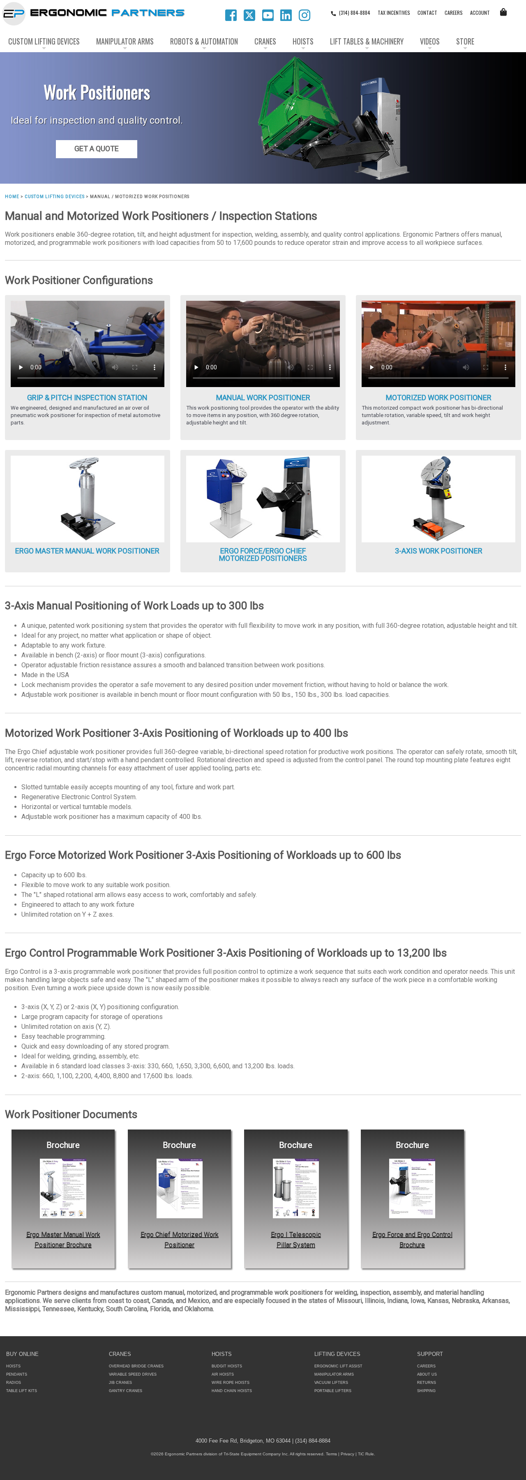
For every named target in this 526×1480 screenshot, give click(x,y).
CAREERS (454, 12)
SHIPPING (426, 1391)
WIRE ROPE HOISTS (230, 1383)
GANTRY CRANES (125, 1391)
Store (465, 41)
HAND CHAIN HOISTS (232, 1391)
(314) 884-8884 (354, 12)
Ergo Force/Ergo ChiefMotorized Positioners (263, 554)
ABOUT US (427, 1374)
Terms (331, 1454)
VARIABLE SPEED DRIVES (133, 1374)
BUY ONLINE (22, 1354)
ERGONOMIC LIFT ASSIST (338, 1366)
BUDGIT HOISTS (227, 1366)
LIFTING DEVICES (337, 1354)
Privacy (347, 1454)
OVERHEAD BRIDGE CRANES (136, 1366)
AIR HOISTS (223, 1374)
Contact (427, 12)
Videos (430, 41)
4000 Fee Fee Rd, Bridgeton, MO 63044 (243, 1441)
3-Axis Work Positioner (438, 550)
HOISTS (13, 1366)
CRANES (120, 1354)
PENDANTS (16, 1374)
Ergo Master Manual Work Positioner (87, 550)
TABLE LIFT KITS (21, 1391)
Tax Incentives (394, 12)
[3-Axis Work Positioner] (438, 499)
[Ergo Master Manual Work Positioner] (87, 499)
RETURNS (426, 1383)
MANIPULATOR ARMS (334, 1374)
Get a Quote (96, 148)
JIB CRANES (120, 1383)
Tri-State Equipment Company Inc (256, 1454)
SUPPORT (430, 1354)
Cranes (265, 41)
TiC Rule (366, 1454)
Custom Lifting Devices (44, 41)
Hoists (303, 41)
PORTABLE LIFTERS (332, 1391)
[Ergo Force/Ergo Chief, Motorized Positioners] (263, 499)
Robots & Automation (204, 41)
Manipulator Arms (125, 41)
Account (480, 12)
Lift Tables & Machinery (367, 41)
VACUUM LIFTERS (331, 1383)
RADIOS (13, 1383)
